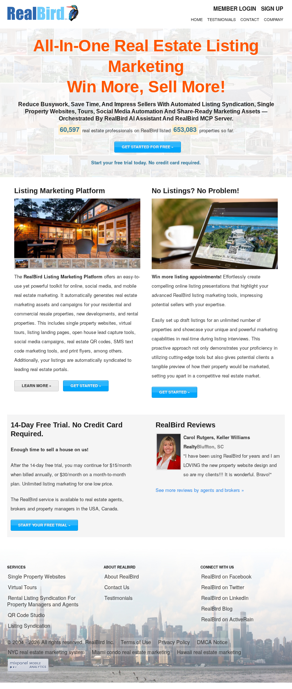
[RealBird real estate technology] (42, 20)
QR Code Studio (26, 614)
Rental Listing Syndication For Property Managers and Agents (42, 601)
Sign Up (272, 8)
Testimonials (221, 19)
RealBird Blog (217, 608)
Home (197, 19)
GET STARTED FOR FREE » (147, 146)
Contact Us (116, 587)
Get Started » (86, 385)
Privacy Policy (174, 642)
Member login (234, 8)
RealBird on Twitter (222, 587)
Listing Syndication (29, 625)
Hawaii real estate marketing (209, 651)
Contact (249, 19)
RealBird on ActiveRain (227, 619)
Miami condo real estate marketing (131, 651)
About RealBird (121, 576)
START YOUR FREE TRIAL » (44, 525)
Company (273, 19)
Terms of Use (136, 642)
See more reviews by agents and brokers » (200, 490)
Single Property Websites (37, 576)
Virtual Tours (22, 587)
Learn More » (36, 385)
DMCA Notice (212, 642)
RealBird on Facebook (226, 576)
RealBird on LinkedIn (225, 597)
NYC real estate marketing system (46, 651)
